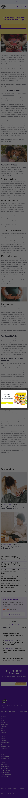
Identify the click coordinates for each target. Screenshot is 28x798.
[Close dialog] (26, 390)
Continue (7, 403)
